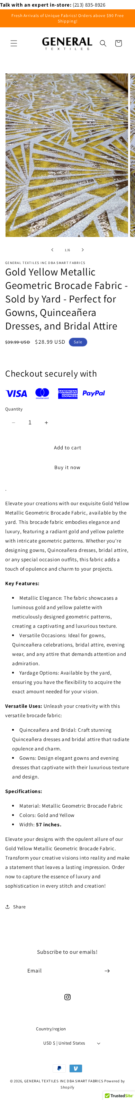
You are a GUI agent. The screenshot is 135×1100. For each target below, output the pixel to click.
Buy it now (67, 467)
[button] (13, 43)
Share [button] (19, 907)
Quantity (13, 409)
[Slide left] (52, 249)
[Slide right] (82, 249)
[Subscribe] (107, 971)
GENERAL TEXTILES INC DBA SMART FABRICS (64, 1081)
